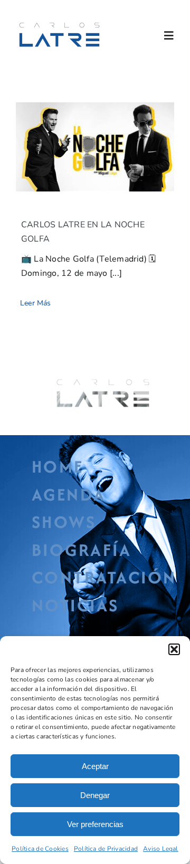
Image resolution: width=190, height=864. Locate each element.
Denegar (95, 795)
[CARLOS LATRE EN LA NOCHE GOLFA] (95, 146)
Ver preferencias (95, 824)
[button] (174, 649)
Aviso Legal (160, 848)
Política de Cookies (40, 848)
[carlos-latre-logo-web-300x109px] (59, 24)
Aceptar (95, 766)
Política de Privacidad (106, 848)
